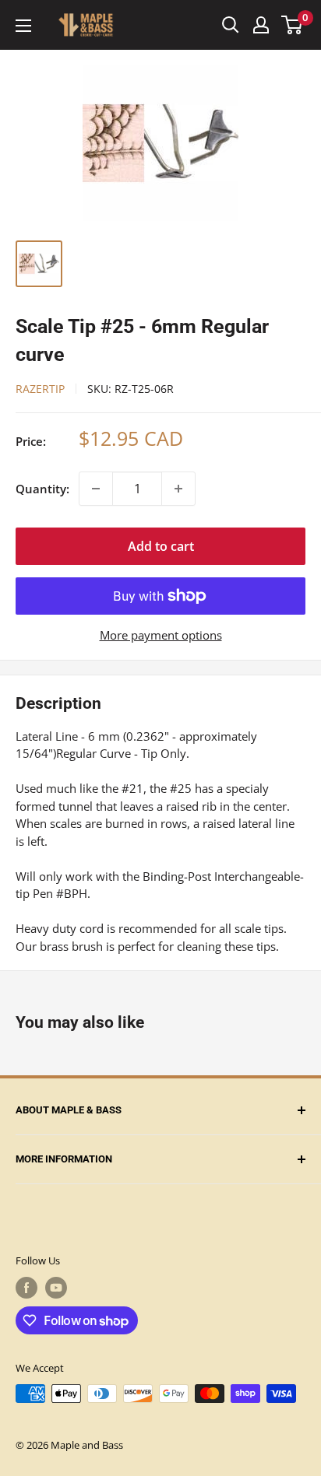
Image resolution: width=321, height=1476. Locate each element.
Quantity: (42, 488)
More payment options (161, 635)
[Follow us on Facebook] (26, 1288)
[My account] (261, 24)
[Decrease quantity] (95, 488)
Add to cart (161, 546)
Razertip (40, 388)
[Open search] (230, 24)
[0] (292, 25)
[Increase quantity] (178, 488)
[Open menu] (23, 25)
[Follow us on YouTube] (56, 1288)
